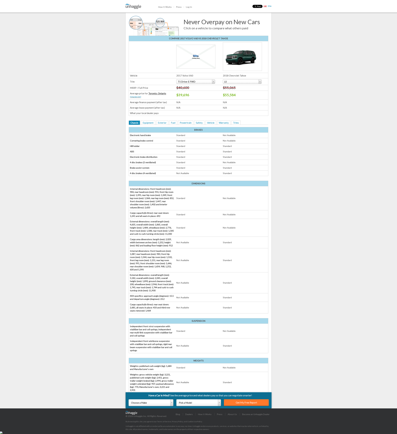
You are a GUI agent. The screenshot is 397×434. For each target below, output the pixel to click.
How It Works (165, 7)
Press (179, 7)
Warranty (224, 122)
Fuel (173, 122)
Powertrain (186, 122)
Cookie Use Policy (194, 421)
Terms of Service (164, 421)
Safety (199, 122)
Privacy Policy (177, 421)
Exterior (162, 122)
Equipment (148, 122)
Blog (178, 414)
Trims (236, 122)
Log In (189, 7)
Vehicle (210, 122)
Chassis (134, 122)
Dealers (189, 414)
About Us (232, 414)
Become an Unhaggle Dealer (256, 414)
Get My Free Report (246, 402)
